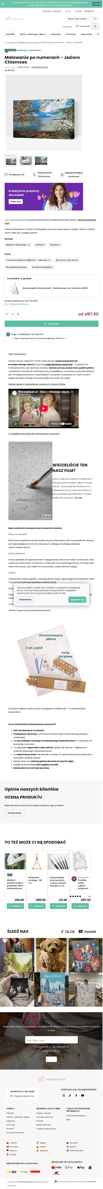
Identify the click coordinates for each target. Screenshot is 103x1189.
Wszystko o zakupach (51, 11)
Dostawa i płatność (19, 304)
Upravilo (88, 1182)
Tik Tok (70, 931)
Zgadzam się (77, 599)
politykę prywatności (51, 1050)
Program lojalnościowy (46, 1128)
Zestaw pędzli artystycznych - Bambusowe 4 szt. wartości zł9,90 (55, 288)
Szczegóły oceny (39, 67)
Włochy (73, 1146)
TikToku (78, 497)
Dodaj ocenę (14, 813)
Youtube (90, 931)
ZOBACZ (96, 4)
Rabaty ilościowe (43, 1125)
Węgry (43, 1143)
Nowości (10, 1128)
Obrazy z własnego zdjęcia (18, 1117)
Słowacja (74, 1143)
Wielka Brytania (76, 1150)
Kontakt (78, 11)
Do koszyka (53, 323)
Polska (42, 1146)
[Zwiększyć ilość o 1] (18, 314)
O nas (68, 11)
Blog (68, 1119)
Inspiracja (11, 1121)
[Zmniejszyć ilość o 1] (7, 314)
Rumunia (14, 1146)
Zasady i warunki (43, 1113)
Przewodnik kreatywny (76, 1115)
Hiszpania (44, 1150)
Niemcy (13, 1150)
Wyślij (51, 1059)
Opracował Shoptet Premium (68, 1182)
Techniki (10, 1113)
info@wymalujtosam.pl (24, 1096)
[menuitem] (10, 34)
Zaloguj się (67, 27)
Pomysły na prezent (15, 1132)
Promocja (11, 1125)
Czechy (13, 1143)
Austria (13, 1154)
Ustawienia (25, 599)
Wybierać (17, 906)
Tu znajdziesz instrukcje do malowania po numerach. (34, 433)
